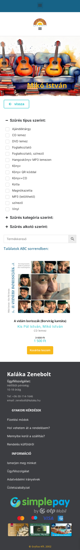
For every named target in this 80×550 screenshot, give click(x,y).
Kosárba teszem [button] (40, 350)
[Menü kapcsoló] (40, 28)
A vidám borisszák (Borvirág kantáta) (40, 321)
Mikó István (52, 326)
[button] (40, 5)
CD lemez (40, 331)
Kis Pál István (29, 326)
